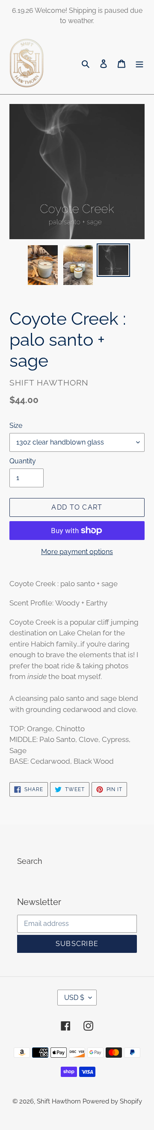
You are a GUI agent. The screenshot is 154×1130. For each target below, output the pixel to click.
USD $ (74, 998)
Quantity (22, 461)
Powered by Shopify (112, 1101)
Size (15, 425)
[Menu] (139, 63)
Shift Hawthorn (60, 1101)
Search (29, 861)
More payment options (77, 552)
